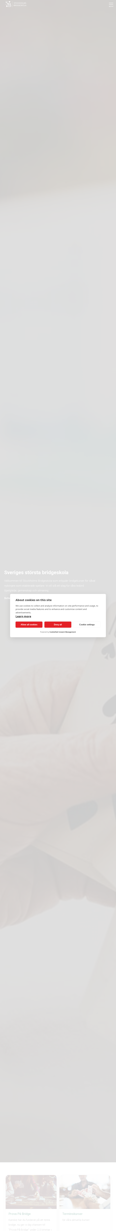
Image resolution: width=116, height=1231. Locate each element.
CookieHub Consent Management (63, 632)
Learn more (23, 616)
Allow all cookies (29, 624)
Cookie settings (87, 624)
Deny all (58, 624)
